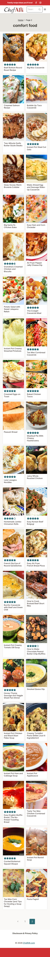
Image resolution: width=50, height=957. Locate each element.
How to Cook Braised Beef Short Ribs (35, 603)
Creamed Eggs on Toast (12, 395)
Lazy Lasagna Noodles (10, 481)
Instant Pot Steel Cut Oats (36, 148)
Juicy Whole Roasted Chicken (35, 477)
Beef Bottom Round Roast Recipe (13, 68)
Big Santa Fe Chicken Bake (10, 226)
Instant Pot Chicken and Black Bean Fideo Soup (13, 735)
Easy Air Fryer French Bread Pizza (36, 564)
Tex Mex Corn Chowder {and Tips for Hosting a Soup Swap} (13, 902)
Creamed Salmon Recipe (12, 106)
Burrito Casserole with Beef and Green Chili (13, 607)
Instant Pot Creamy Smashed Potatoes (13, 349)
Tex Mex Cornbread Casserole (36, 353)
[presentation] (13, 48)
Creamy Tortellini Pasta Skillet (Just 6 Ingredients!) (36, 735)
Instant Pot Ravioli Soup (35, 858)
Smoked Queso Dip (36, 689)
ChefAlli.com (29, 943)
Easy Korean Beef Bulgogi (35, 522)
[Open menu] (45, 9)
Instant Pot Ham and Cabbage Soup (13, 774)
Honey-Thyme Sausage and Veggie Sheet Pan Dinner (13, 695)
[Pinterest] (40, 2)
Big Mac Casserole (35, 67)
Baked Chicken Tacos (34, 395)
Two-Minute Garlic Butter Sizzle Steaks (13, 144)
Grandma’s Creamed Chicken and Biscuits (13, 268)
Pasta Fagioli (33, 899)
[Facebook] (36, 2)
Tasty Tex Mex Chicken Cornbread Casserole (36, 813)
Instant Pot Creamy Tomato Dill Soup (13, 646)
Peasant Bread (10, 432)
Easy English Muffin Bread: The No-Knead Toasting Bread (13, 818)
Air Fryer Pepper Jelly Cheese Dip (34, 264)
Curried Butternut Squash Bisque (12, 862)
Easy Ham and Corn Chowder (36, 226)
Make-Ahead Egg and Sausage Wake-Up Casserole (36, 187)
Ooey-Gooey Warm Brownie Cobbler (12, 186)
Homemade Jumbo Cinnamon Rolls (12, 522)
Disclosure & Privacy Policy (25, 933)
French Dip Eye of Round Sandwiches (13, 564)
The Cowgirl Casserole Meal (34, 312)
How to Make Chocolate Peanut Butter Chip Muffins (36, 651)
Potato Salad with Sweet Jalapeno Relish (12, 309)
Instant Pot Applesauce (32, 774)
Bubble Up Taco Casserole (34, 106)
